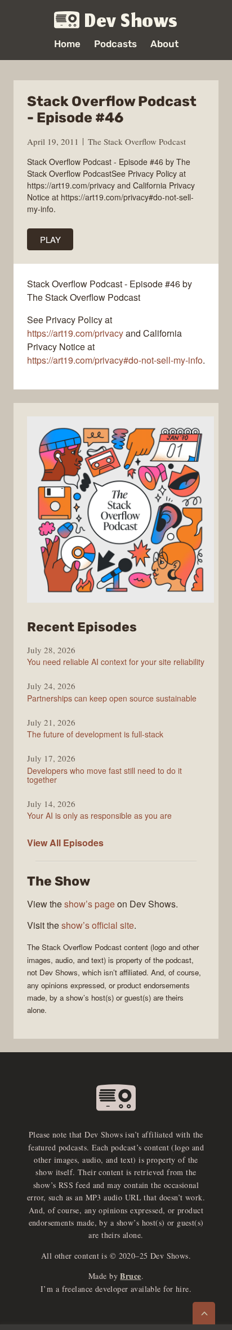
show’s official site (97, 925)
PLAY (50, 239)
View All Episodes (65, 842)
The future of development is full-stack (95, 734)
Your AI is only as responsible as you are (99, 815)
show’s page (89, 903)
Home (67, 44)
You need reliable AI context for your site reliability (115, 661)
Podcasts (115, 44)
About (164, 44)
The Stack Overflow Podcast (137, 141)
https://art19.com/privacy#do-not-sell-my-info (115, 360)
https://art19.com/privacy (75, 333)
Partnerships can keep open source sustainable (112, 698)
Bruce (130, 1276)
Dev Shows (131, 20)
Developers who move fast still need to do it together (104, 775)
